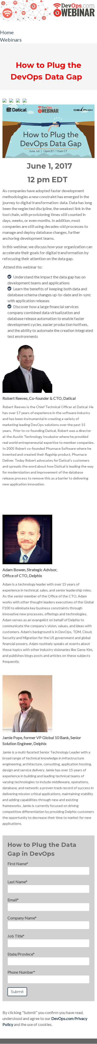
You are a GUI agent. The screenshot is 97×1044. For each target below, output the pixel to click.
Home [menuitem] (7, 32)
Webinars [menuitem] (11, 40)
